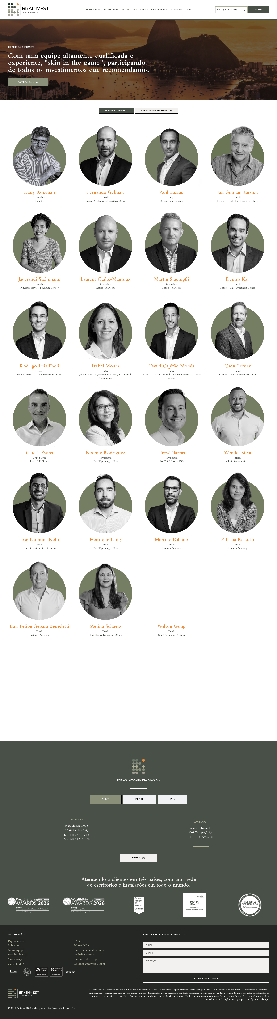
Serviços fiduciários (154, 9)
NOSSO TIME (129, 9)
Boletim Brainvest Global (89, 964)
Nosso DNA (111, 9)
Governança (15, 959)
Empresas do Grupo (86, 959)
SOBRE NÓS (93, 9)
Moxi (73, 1008)
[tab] (116, 111)
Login (258, 10)
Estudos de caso (17, 954)
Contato (177, 9)
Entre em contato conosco (90, 950)
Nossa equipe (16, 950)
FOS (189, 9)
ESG (77, 941)
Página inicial (16, 941)
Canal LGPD (16, 964)
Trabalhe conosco (85, 954)
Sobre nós (14, 945)
